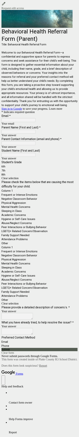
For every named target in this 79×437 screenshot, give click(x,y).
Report (43, 365)
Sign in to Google (11, 108)
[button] (39, 5)
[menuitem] (43, 397)
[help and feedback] (3, 380)
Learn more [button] (55, 108)
